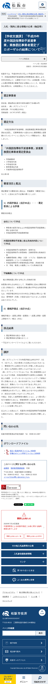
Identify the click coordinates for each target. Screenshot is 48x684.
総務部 (6, 468)
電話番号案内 (15, 652)
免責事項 (5, 597)
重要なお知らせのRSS (34, 536)
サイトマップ (7, 601)
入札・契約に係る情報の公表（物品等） (31, 14)
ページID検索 (8, 628)
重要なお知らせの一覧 (14, 536)
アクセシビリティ (8, 592)
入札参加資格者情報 (23, 554)
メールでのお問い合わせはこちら (17, 477)
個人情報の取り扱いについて (29, 592)
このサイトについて (20, 597)
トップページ (11, 14)
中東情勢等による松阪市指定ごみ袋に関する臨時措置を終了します (23, 527)
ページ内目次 (24, 59)
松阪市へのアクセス (17, 660)
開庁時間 (13, 643)
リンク (23, 562)
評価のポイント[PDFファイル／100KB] (25, 453)
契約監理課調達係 (17, 468)
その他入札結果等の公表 (23, 546)
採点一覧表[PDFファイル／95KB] (23, 451)
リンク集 (34, 597)
